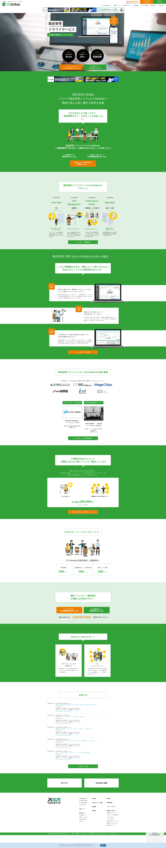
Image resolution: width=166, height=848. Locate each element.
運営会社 (108, 798)
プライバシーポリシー (111, 806)
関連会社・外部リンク (111, 810)
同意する (103, 845)
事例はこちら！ (83, 163)
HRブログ (153, 5)
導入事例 (136, 5)
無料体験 (94, 806)
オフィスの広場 (110, 819)
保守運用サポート (83, 815)
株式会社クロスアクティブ (112, 823)
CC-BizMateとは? (83, 798)
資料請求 (94, 810)
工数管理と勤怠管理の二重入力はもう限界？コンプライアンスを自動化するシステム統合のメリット (76, 740)
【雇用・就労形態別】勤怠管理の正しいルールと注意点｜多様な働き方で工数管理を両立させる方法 (76, 704)
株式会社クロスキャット (112, 812)
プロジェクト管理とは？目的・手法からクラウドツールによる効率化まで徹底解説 (73, 752)
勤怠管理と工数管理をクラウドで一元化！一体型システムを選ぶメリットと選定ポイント (74, 728)
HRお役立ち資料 (101, 783)
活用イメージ (117, 5)
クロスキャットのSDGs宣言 (112, 814)
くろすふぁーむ (110, 816)
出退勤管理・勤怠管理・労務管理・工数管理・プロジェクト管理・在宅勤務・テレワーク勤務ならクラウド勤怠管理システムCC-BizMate (75, 833)
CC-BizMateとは (106, 5)
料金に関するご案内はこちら (83, 512)
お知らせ (161, 5)
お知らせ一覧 (83, 766)
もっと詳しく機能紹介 (83, 242)
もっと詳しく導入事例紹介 (83, 438)
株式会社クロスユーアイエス (113, 821)
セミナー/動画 (144, 5)
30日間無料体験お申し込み (146, 2)
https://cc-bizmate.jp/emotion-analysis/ (63, 711)
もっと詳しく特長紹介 (83, 352)
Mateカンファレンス (83, 817)
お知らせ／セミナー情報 (97, 802)
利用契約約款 (109, 802)
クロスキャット (54, 801)
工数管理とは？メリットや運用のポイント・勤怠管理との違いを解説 (70, 716)
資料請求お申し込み (159, 2)
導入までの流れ (82, 804)
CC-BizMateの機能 (83, 802)
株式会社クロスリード (111, 825)
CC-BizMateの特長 (83, 800)
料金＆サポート (127, 5)
